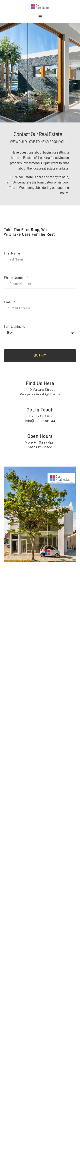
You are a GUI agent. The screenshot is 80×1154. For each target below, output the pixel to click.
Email (8, 302)
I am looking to (14, 326)
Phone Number (15, 278)
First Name (12, 253)
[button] (40, 15)
